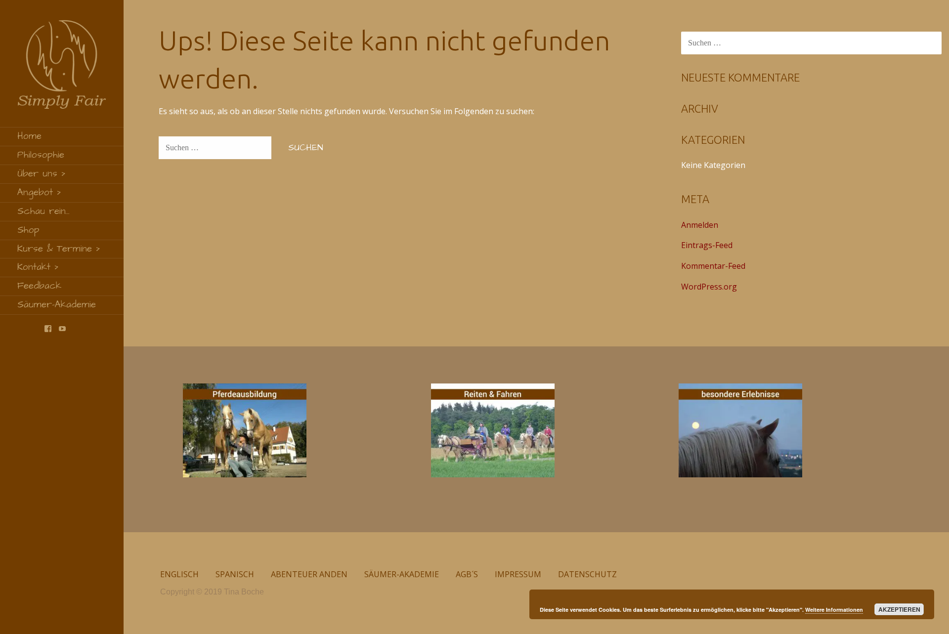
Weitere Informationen (834, 609)
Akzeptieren (899, 609)
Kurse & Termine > (58, 248)
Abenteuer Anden (309, 574)
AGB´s (467, 574)
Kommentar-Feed (713, 265)
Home (29, 136)
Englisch (179, 574)
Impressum (518, 574)
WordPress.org (709, 286)
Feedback (39, 286)
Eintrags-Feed (707, 245)
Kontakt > (38, 267)
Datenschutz (587, 574)
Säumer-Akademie (56, 304)
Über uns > (41, 173)
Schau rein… (43, 211)
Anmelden (699, 224)
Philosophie (40, 155)
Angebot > (39, 192)
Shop (28, 230)
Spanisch (235, 574)
